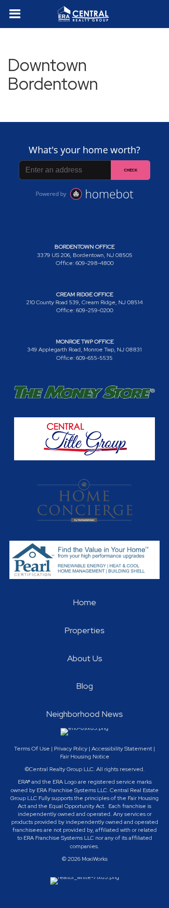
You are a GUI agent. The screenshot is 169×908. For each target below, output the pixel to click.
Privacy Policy (70, 748)
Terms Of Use (32, 748)
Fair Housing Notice (84, 756)
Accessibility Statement (122, 748)
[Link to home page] (84, 14)
